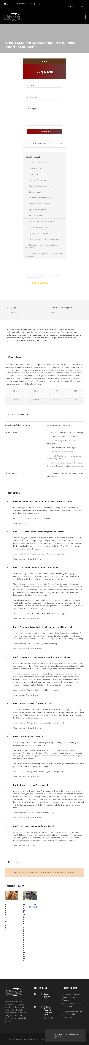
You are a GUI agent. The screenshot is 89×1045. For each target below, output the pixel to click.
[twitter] (59, 6)
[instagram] (63, 6)
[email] (51, 6)
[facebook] (55, 6)
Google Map (64, 425)
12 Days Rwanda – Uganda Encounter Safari (24, 932)
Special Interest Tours (6, 917)
